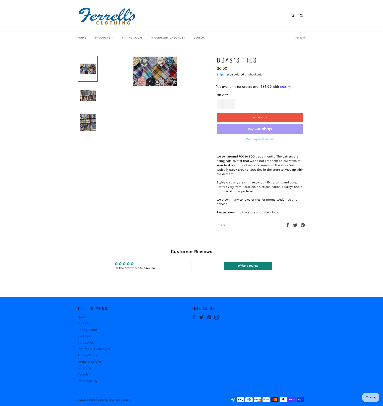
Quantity (222, 95)
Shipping (223, 74)
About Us (84, 323)
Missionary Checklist (168, 37)
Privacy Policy (87, 355)
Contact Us (86, 342)
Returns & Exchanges (94, 349)
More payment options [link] (260, 139)
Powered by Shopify (120, 399)
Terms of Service (90, 361)
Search (83, 374)
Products (103, 37)
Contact (200, 37)
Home (82, 37)
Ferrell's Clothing (97, 399)
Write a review (248, 265)
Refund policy (87, 381)
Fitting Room (132, 37)
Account (300, 37)
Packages (85, 336)
